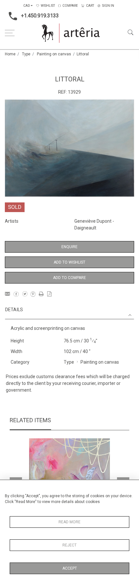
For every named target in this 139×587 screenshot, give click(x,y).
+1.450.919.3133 (40, 16)
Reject (69, 545)
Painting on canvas (54, 54)
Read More (69, 522)
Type (26, 54)
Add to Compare (69, 277)
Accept (69, 568)
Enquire (69, 247)
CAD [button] (26, 5)
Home (10, 54)
